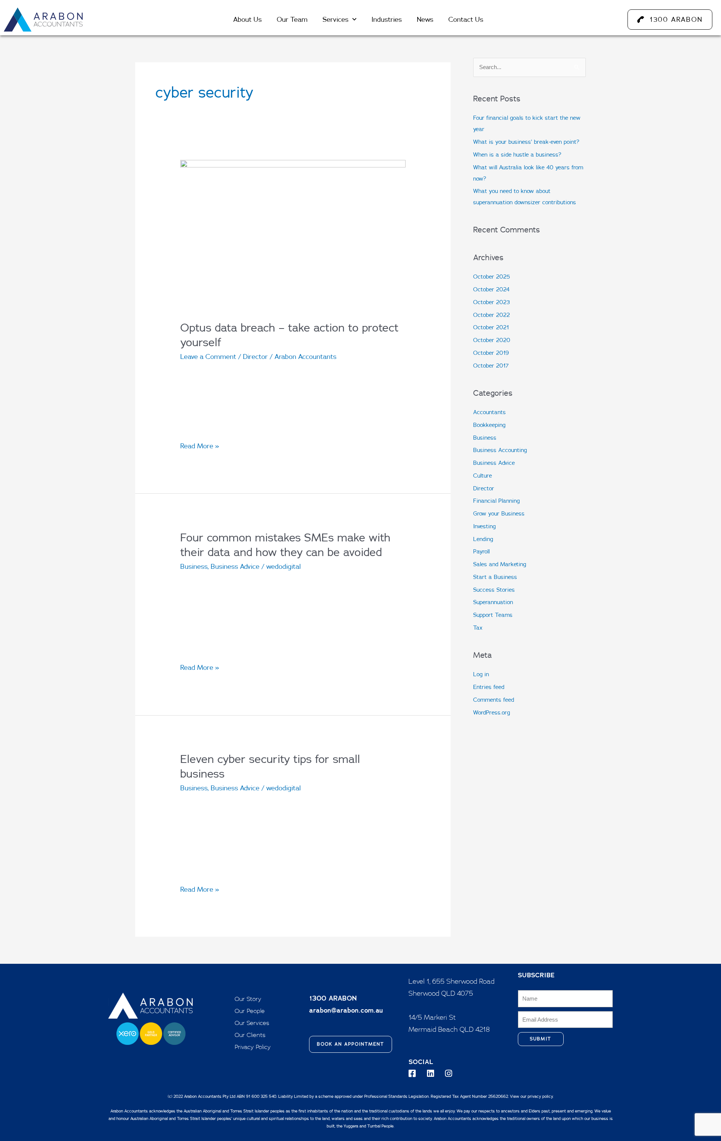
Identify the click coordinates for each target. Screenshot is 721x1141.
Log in (481, 674)
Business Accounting (500, 450)
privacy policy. (541, 1096)
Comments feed (493, 699)
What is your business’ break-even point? (526, 141)
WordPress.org (491, 712)
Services (335, 19)
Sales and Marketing (499, 564)
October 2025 (491, 276)
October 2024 (491, 289)
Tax (478, 627)
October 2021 (491, 327)
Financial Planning (496, 500)
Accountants (489, 412)
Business (194, 566)
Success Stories (494, 589)
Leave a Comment (208, 356)
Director (255, 356)
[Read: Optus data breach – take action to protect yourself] (293, 234)
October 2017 (491, 365)
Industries (386, 19)
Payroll (481, 551)
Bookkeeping (489, 424)
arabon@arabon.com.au (346, 1010)
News (425, 19)
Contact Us (465, 19)
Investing (484, 526)
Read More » (199, 445)
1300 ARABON (333, 998)
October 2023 (491, 302)
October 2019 (491, 352)
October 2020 (491, 340)
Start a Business (495, 576)
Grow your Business (499, 513)
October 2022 (491, 314)
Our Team (292, 19)
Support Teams (493, 614)
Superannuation (493, 602)
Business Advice (235, 566)
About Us (247, 19)
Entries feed (488, 686)
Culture (482, 475)
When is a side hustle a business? (517, 154)
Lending (483, 539)
